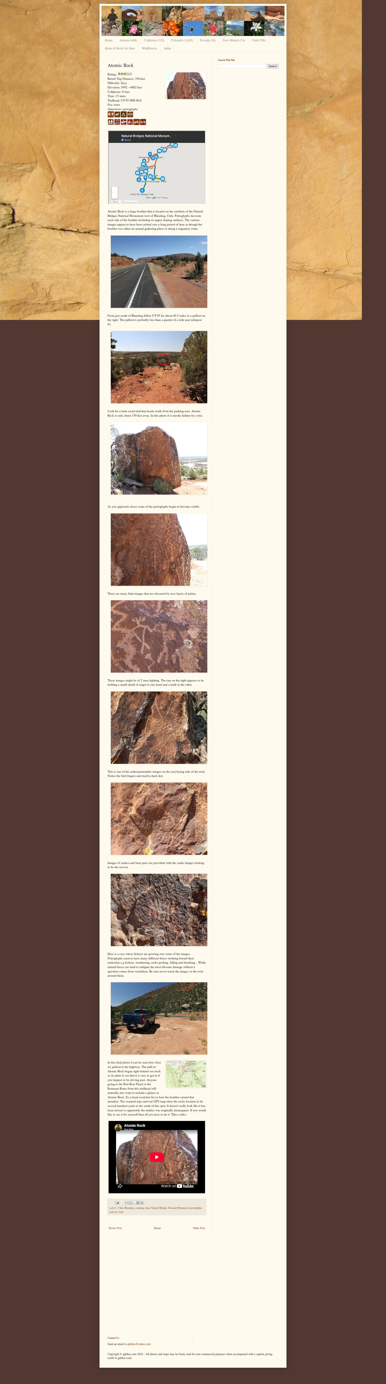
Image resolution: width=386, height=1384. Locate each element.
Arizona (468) (128, 40)
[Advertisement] (248, 99)
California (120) (154, 40)
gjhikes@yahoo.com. (139, 1344)
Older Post (199, 1228)
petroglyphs (196, 1208)
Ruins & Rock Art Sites (120, 48)
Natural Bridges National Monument (170, 1208)
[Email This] (127, 1203)
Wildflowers (149, 48)
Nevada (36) (208, 40)
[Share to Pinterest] (142, 1203)
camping (139, 1208)
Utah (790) (259, 40)
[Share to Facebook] (138, 1203)
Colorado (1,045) (182, 40)
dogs (147, 1208)
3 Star (120, 1208)
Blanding (129, 1208)
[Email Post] (117, 1202)
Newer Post (115, 1228)
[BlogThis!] (130, 1203)
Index (167, 48)
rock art (113, 1212)
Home (109, 40)
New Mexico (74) (234, 40)
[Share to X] (134, 1203)
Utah (120, 1212)
